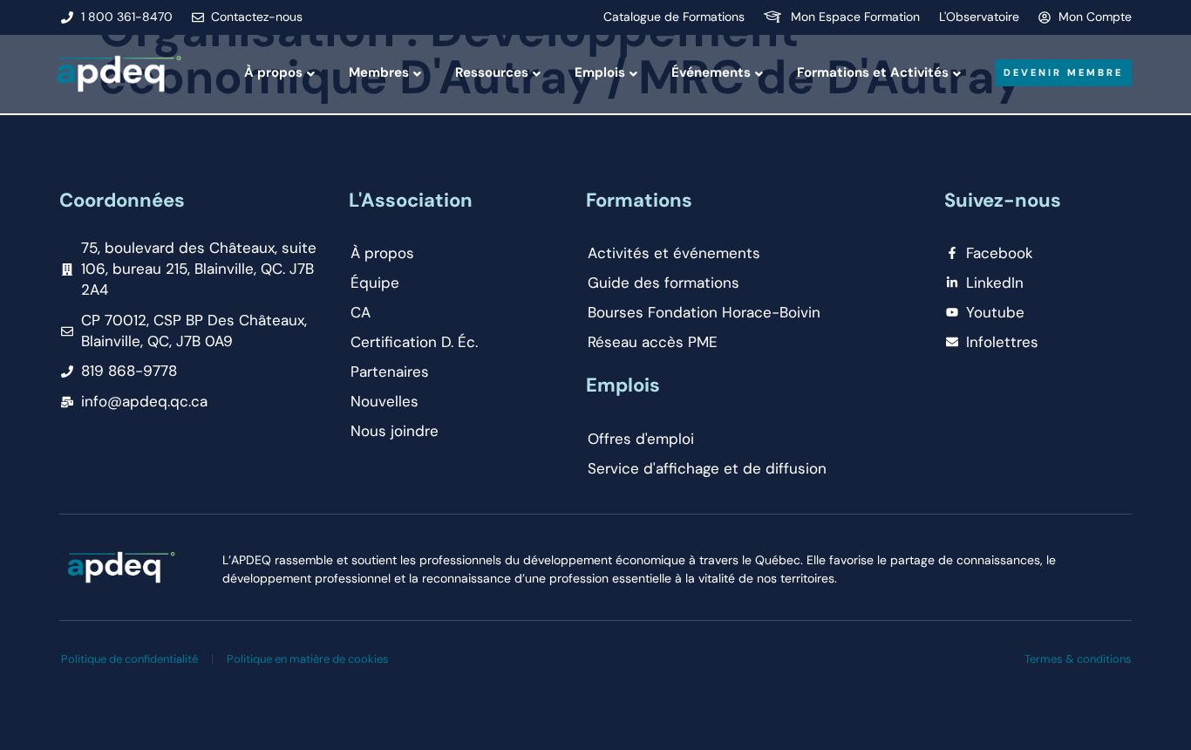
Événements (711, 72)
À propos (273, 72)
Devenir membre (1063, 72)
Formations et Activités (873, 72)
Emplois (600, 72)
